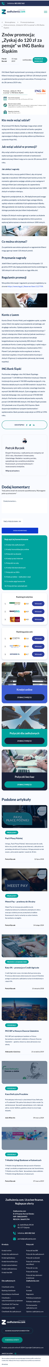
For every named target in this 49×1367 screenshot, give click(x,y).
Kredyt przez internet (14, 558)
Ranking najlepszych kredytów (17, 1331)
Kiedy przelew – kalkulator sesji (18, 577)
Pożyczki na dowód (13, 554)
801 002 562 (19, 3)
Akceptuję (5, 1364)
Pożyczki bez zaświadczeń (17, 586)
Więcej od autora (12, 471)
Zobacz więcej (24, 697)
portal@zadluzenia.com (27, 1239)
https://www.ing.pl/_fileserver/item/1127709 (25, 286)
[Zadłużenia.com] (13, 11)
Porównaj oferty (12, 1340)
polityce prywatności (34, 1360)
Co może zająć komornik (15, 581)
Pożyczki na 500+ (13, 572)
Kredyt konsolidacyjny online (17, 549)
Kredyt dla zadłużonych (15, 545)
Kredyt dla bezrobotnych (16, 567)
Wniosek (38, 603)
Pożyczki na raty (12, 563)
